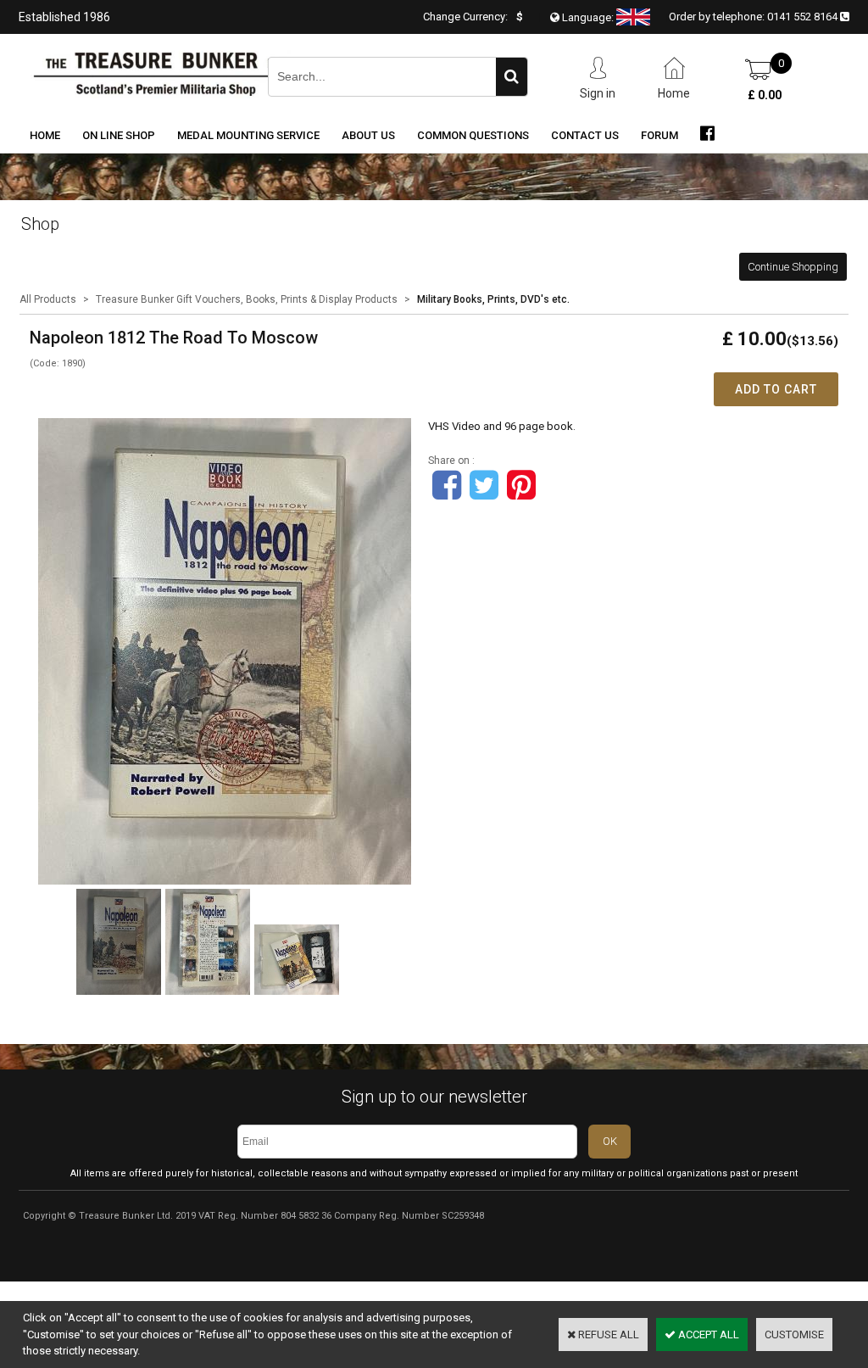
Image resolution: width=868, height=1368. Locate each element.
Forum (659, 135)
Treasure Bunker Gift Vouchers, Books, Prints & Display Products (247, 299)
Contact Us (585, 135)
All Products (47, 299)
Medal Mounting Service (248, 135)
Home (45, 135)
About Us (368, 135)
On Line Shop (118, 135)
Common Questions (473, 135)
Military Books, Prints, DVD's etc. (493, 299)
